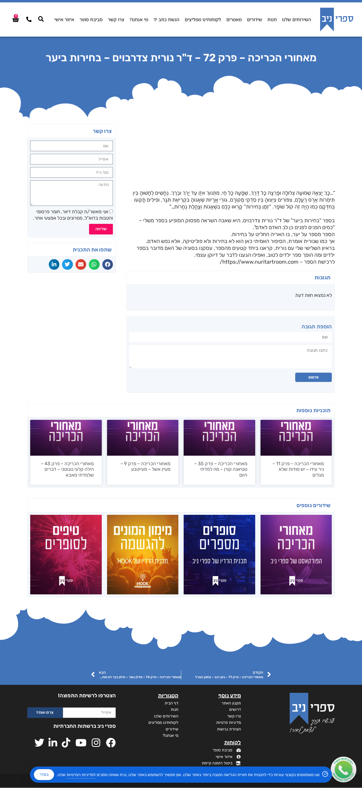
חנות (272, 19)
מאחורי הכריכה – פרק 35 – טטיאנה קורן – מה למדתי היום (220, 469)
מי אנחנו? (139, 19)
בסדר (43, 774)
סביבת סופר (91, 19)
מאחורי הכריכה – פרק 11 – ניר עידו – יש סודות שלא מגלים (298, 469)
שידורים (254, 19)
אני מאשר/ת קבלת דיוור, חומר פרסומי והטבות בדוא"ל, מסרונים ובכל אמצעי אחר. (73, 215)
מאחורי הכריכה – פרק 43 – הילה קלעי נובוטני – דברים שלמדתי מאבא (67, 469)
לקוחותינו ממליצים (203, 19)
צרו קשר (116, 19)
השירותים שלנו (296, 19)
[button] (107, 264)
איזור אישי (64, 19)
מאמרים (234, 19)
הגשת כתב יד (166, 19)
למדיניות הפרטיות (81, 774)
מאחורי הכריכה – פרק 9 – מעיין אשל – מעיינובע (145, 466)
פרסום (313, 377)
